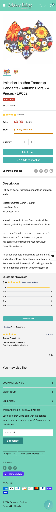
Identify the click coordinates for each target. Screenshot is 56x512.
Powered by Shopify (12, 506)
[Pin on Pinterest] (41, 171)
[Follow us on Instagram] (10, 468)
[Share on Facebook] (36, 171)
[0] (51, 5)
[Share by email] (51, 171)
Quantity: (7, 142)
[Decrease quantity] (17, 142)
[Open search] (40, 5)
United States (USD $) (29, 454)
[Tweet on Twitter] (46, 171)
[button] (48, 504)
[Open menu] (4, 5)
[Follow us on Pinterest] (15, 468)
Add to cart (28, 152)
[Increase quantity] (31, 142)
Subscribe (13, 440)
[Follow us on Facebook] (5, 468)
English (7, 454)
